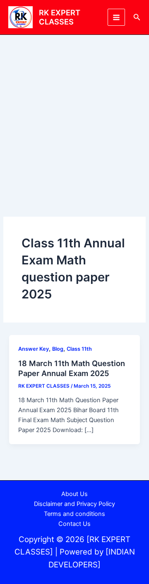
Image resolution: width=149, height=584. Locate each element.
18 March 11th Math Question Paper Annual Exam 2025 (71, 368)
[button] (137, 17)
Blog (57, 349)
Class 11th (79, 349)
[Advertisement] (74, 113)
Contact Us (74, 524)
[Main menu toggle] (116, 17)
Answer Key (33, 349)
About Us (74, 494)
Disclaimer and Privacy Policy (74, 504)
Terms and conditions (74, 514)
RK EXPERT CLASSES (59, 17)
